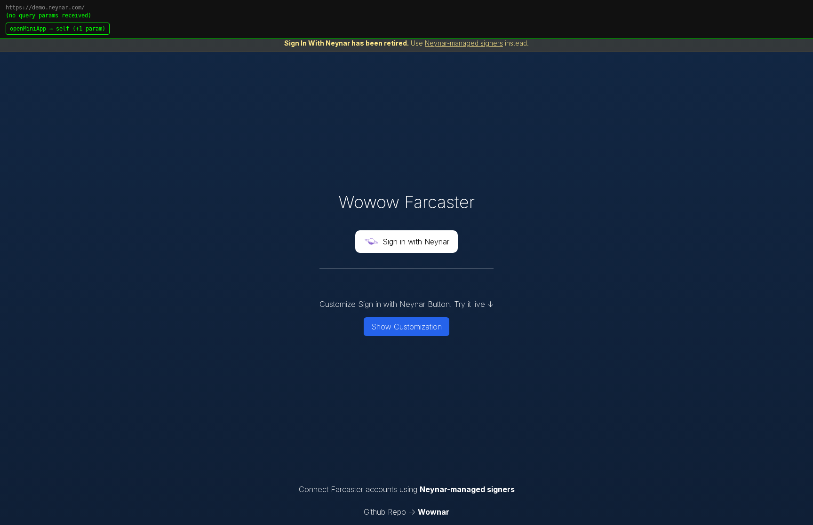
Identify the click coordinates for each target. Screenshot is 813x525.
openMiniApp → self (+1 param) (57, 28)
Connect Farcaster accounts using (407, 489)
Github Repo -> (406, 512)
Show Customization (406, 326)
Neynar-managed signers (464, 43)
